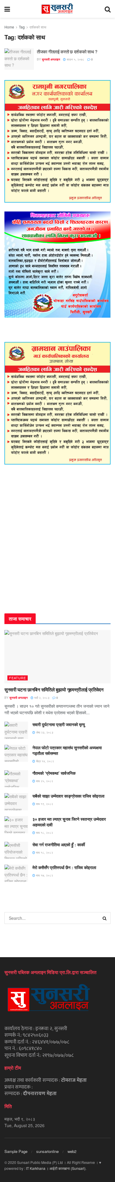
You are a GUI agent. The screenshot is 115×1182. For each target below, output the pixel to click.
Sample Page (15, 1151)
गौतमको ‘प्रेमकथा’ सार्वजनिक (53, 773)
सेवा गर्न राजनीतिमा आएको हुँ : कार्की (58, 844)
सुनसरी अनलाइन (51, 59)
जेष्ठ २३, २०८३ (44, 732)
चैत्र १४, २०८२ (44, 761)
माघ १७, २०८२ (44, 875)
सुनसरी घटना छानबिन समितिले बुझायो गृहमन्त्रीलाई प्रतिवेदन (54, 689)
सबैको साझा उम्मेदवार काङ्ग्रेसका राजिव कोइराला (68, 796)
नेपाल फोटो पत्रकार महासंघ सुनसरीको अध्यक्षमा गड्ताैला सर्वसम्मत (67, 750)
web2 (72, 1151)
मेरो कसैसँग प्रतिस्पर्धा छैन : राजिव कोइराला (64, 867)
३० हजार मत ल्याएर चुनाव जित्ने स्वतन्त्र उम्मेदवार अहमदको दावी (69, 822)
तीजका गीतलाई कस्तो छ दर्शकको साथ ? (67, 51)
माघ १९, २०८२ (44, 804)
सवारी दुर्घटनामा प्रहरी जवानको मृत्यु (58, 724)
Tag (22, 26)
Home (9, 26)
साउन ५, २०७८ (75, 59)
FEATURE (17, 677)
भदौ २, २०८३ (41, 698)
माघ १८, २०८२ (44, 833)
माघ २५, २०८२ (44, 781)
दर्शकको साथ (37, 26)
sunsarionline (47, 1151)
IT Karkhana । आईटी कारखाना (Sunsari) (56, 1168)
